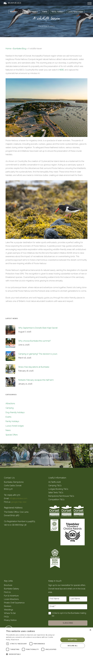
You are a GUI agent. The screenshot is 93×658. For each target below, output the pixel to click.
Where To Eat (10, 613)
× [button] (90, 630)
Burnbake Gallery (11, 589)
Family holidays (57, 12)
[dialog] (46, 642)
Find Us (7, 592)
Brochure (8, 585)
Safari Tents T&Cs (55, 492)
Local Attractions (11, 599)
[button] (32, 654)
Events (44, 12)
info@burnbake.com (18, 498)
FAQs (6, 617)
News (8, 430)
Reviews (7, 606)
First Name (54, 598)
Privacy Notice (10, 620)
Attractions (14, 12)
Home (8, 48)
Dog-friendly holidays (30, 12)
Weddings (8, 610)
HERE (61, 70)
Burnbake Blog (19, 48)
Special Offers (12, 435)
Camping (10, 408)
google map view (19, 502)
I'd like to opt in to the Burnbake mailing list (69, 614)
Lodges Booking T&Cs (58, 489)
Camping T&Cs (55, 485)
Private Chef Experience (14, 603)
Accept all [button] (72, 640)
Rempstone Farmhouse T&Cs (61, 496)
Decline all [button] (73, 646)
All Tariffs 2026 (54, 482)
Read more (15, 640)
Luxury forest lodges (75, 12)
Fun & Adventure (11, 596)
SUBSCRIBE (68, 623)
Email (52, 606)
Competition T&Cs (56, 499)
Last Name (75, 598)
